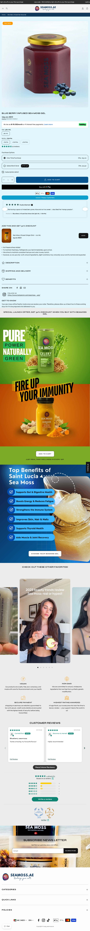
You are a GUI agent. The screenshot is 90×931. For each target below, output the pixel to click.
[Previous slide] (5, 748)
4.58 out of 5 (50, 776)
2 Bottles (15, 142)
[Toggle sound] (66, 659)
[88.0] (49, 812)
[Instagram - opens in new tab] (43, 920)
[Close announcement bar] (87, 1)
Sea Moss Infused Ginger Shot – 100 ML (27, 235)
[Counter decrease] (4, 180)
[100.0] (38, 812)
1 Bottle (6, 142)
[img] (15, 730)
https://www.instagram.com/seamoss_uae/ (24, 295)
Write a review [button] (45, 799)
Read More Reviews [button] (45, 767)
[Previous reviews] (4, 209)
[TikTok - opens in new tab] (48, 920)
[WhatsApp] (21, 288)
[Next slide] (84, 748)
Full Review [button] (14, 759)
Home (3, 14)
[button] (3, 8)
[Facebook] (17, 288)
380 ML (6, 133)
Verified (43, 820)
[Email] (25, 288)
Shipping (4, 119)
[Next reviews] (85, 209)
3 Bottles (25, 142)
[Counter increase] (12, 180)
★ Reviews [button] (88, 467)
